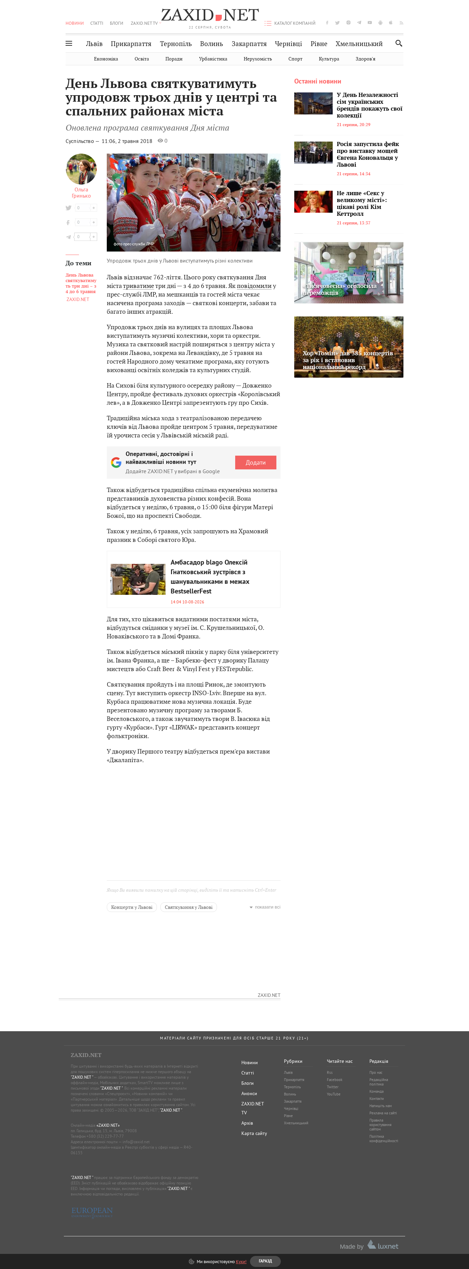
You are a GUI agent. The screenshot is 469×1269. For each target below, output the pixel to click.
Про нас (375, 1072)
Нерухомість (258, 59)
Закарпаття (249, 44)
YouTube (334, 1094)
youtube (370, 22)
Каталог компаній (295, 23)
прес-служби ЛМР (138, 243)
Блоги (116, 23)
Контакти (376, 1098)
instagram (348, 22)
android (380, 22)
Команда (376, 1091)
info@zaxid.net (136, 1141)
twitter (337, 22)
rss (401, 22)
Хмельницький (359, 44)
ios (391, 22)
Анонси (249, 1093)
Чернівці (288, 44)
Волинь (211, 44)
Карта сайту (254, 1133)
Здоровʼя (365, 59)
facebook (327, 22)
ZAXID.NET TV (144, 23)
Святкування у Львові (189, 907)
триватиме (138, 286)
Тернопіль (176, 44)
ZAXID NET (210, 16)
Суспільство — (83, 140)
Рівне (319, 44)
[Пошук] (397, 43)
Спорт (295, 59)
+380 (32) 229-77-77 (105, 1136)
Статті (96, 23)
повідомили (254, 286)
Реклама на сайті (383, 1113)
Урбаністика (213, 59)
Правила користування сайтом (380, 1125)
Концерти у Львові (131, 907)
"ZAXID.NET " (82, 1077)
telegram (359, 22)
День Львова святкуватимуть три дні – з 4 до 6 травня (81, 283)
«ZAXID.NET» (108, 1125)
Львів (94, 44)
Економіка (106, 59)
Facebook (334, 1079)
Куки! (241, 1261)
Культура (329, 59)
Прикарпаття (131, 44)
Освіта (142, 59)
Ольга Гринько (81, 192)
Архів (247, 1123)
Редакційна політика (378, 1082)
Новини (75, 23)
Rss (330, 1072)
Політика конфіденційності (383, 1138)
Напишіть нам (380, 1105)
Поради (174, 59)
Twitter (333, 1086)
